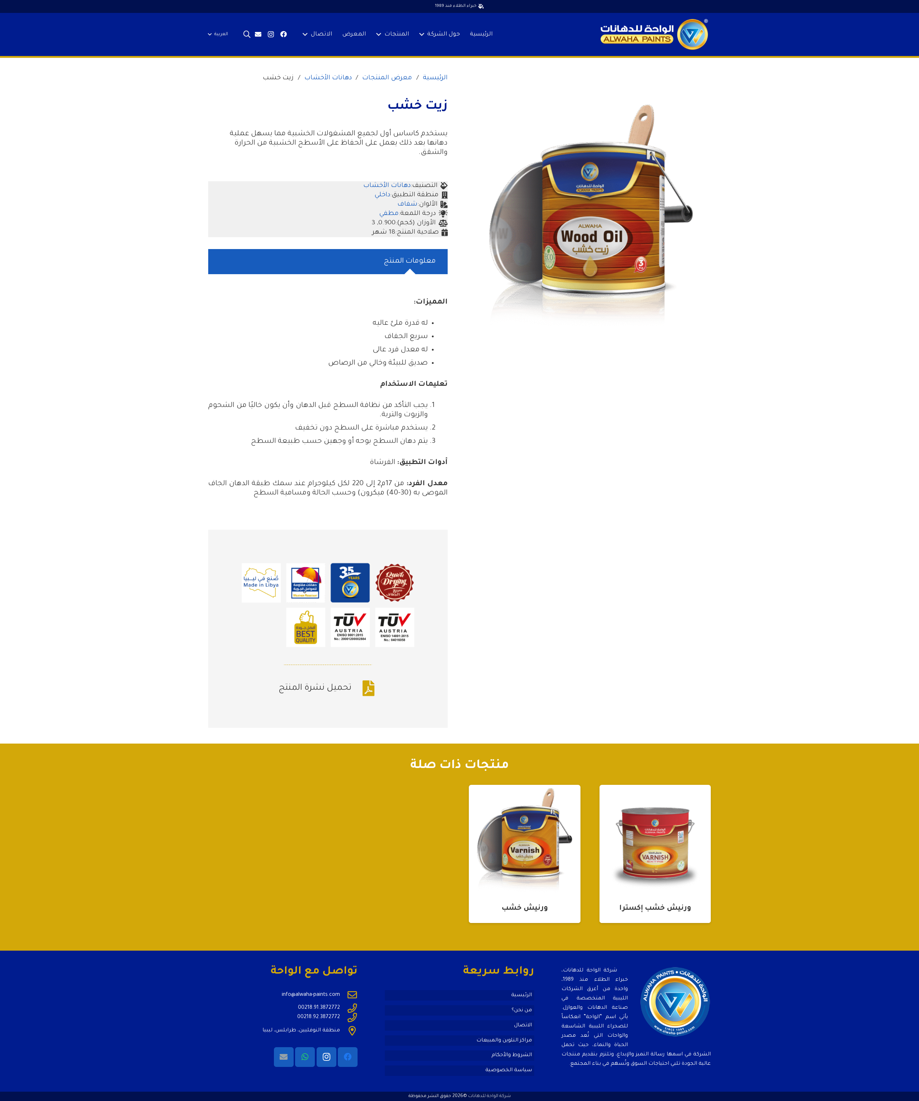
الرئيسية (435, 78)
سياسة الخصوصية (508, 1070)
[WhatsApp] (305, 1057)
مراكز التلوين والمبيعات (504, 1041)
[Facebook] (283, 34)
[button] (423, 34)
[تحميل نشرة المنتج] (364, 688)
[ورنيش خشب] (524, 840)
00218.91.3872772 (319, 1008)
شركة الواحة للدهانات (489, 1096)
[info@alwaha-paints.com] (349, 994)
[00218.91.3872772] (349, 1008)
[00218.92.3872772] (349, 1017)
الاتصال (523, 1026)
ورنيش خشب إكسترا (655, 909)
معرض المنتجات (387, 78)
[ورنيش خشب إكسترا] (655, 840)
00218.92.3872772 (318, 1017)
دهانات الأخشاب (328, 78)
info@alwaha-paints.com (311, 995)
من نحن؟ (522, 1010)
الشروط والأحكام (511, 1055)
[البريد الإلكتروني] (258, 34)
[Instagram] (271, 34)
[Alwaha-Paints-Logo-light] (654, 34)
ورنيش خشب (525, 909)
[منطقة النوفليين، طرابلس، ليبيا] (349, 1030)
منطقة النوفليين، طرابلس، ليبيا (301, 1031)
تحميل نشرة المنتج (315, 688)
